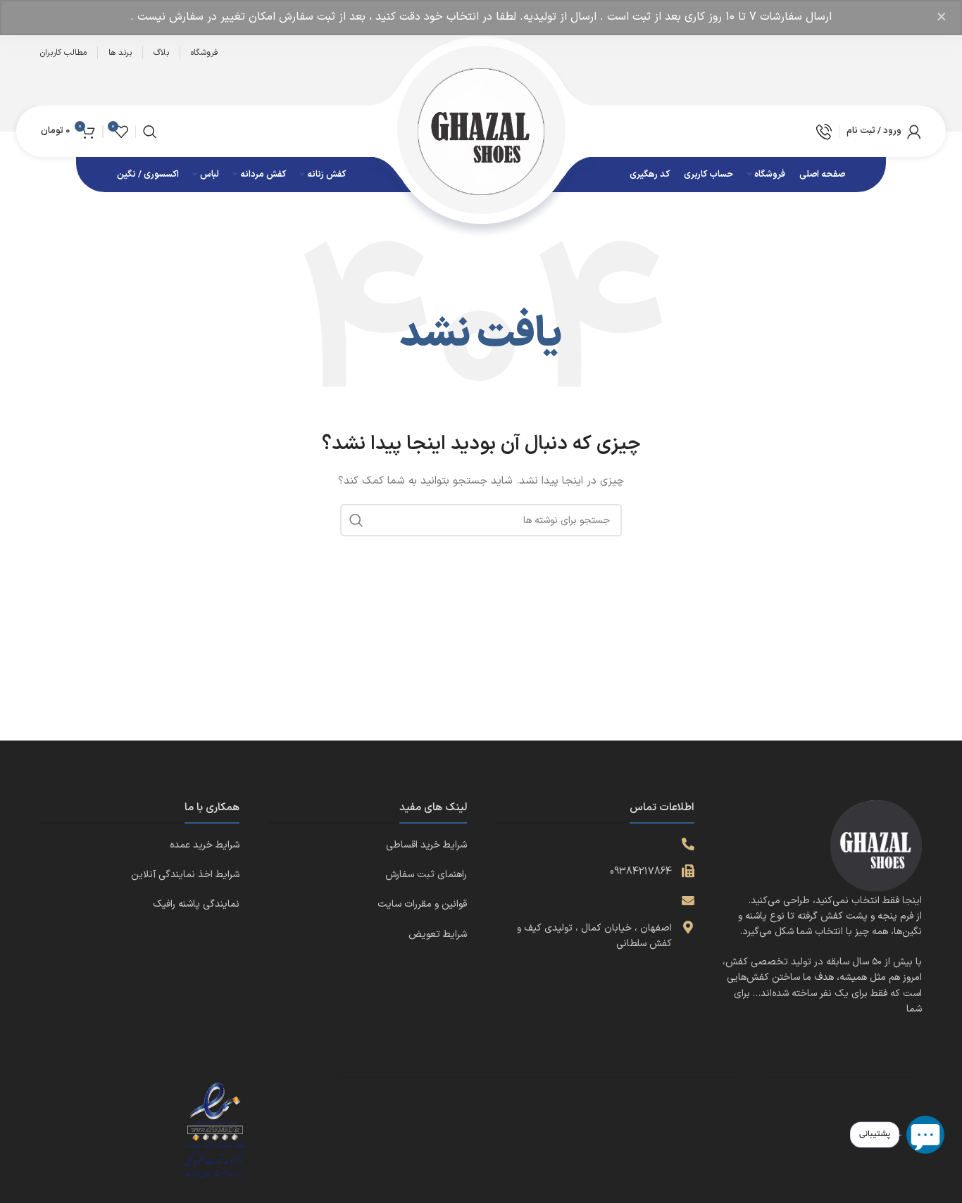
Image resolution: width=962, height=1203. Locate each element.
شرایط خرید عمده (204, 845)
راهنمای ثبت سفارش (426, 874)
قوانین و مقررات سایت (422, 904)
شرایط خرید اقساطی (426, 845)
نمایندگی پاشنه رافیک (196, 904)
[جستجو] (150, 132)
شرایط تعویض (437, 934)
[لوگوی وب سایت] (481, 130)
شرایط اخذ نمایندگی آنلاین (185, 874)
